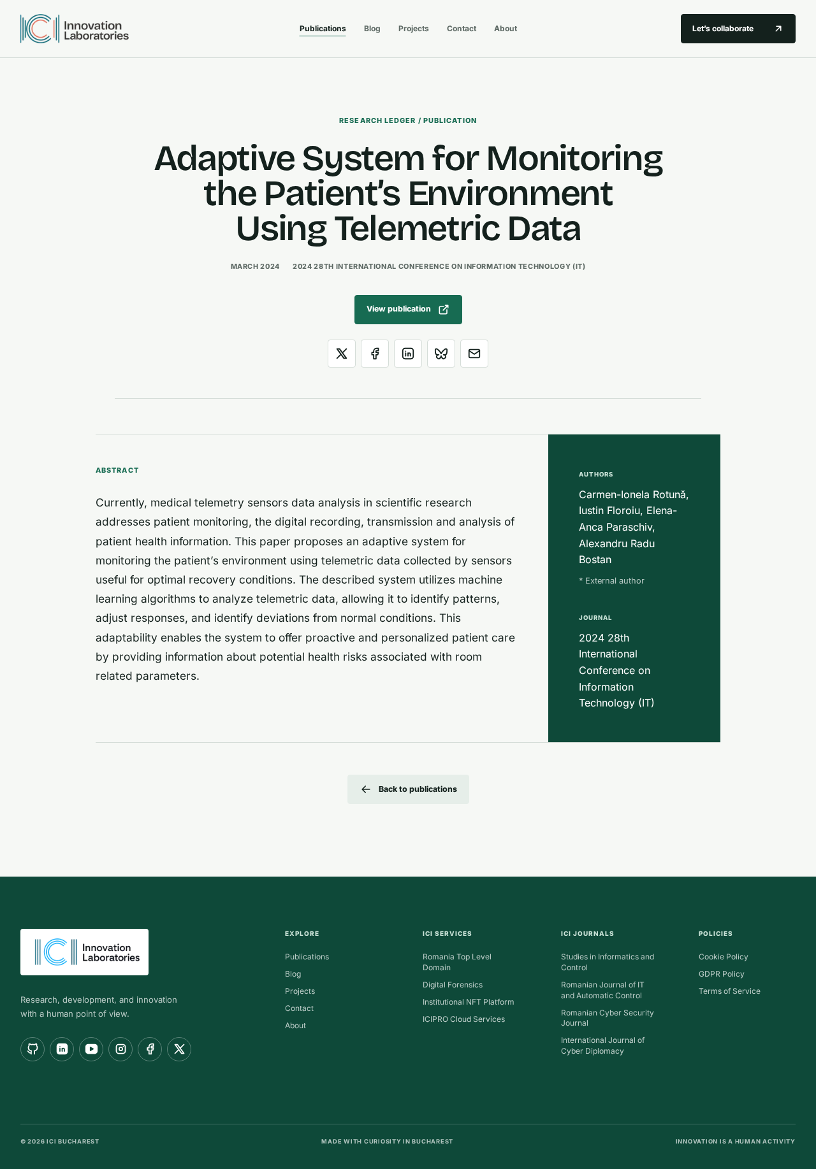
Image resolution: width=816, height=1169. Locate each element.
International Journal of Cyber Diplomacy (603, 1045)
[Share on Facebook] (375, 354)
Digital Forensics (453, 984)
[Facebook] (150, 1049)
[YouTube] (91, 1049)
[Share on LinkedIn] (408, 354)
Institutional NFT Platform (468, 1002)
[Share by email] (474, 354)
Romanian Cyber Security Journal (607, 1018)
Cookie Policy (723, 956)
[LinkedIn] (62, 1049)
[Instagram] (120, 1049)
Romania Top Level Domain (457, 962)
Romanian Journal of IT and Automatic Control (603, 990)
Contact (461, 28)
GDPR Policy (722, 974)
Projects (413, 28)
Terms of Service (730, 991)
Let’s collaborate (723, 28)
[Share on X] (342, 354)
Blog (372, 28)
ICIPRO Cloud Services (464, 1019)
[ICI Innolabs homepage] (149, 28)
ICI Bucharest (73, 1141)
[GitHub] (32, 1049)
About (505, 28)
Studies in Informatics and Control (607, 962)
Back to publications (418, 789)
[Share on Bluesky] (441, 354)
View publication (399, 308)
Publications (323, 28)
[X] (179, 1049)
